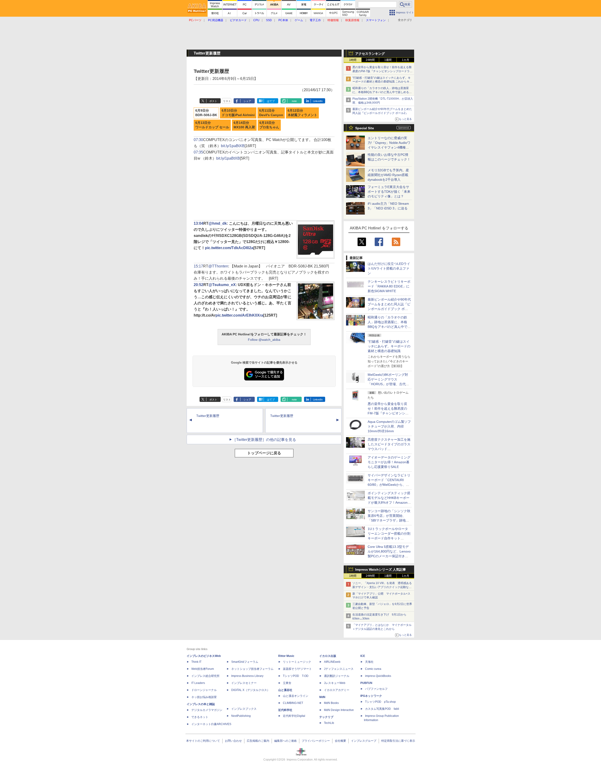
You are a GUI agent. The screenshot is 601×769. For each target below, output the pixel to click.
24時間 (370, 60)
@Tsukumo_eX (222, 285)
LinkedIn (318, 101)
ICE (362, 656)
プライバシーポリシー (316, 740)
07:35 (198, 152)
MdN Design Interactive (339, 710)
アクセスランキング (370, 53)
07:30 (198, 140)
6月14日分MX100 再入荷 (244, 125)
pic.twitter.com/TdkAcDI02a (229, 248)
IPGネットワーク (371, 696)
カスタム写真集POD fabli (382, 708)
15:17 (198, 266)
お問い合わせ (233, 740)
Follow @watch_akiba (264, 339)
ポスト (213, 101)
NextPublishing (241, 716)
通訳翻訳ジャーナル (336, 676)
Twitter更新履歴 (207, 416)
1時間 (352, 60)
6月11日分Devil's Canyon (271, 113)
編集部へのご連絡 (285, 740)
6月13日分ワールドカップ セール (212, 125)
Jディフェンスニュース (339, 669)
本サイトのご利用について (203, 740)
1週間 (388, 60)
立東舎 (287, 683)
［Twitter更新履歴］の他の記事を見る (264, 440)
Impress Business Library (247, 676)
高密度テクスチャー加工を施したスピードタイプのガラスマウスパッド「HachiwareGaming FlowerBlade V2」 (389, 449)
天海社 (369, 661)
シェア (247, 101)
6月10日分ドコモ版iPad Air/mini (238, 113)
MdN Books (331, 703)
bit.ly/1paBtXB (233, 146)
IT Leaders (198, 683)
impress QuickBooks (378, 676)
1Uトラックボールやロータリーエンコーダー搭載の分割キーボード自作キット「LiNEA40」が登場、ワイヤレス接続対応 (389, 538)
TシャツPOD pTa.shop (380, 701)
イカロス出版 (327, 656)
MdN (322, 697)
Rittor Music (286, 656)
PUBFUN (366, 683)
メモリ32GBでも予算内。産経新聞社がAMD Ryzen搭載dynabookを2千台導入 (388, 174)
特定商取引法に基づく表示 (398, 740)
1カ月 (405, 60)
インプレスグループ (363, 740)
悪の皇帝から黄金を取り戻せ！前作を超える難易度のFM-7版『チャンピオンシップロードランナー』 (382, 71)
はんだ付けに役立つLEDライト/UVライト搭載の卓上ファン (389, 268)
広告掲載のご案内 (258, 740)
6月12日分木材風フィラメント (302, 113)
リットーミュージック (297, 661)
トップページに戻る (264, 453)
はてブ (271, 101)
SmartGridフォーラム (244, 661)
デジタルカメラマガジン (206, 710)
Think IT (196, 661)
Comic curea (373, 669)
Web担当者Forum (202, 669)
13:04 (198, 223)
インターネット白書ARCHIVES (211, 724)
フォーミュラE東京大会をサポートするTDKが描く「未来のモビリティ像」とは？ (389, 191)
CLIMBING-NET (293, 703)
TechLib (329, 723)
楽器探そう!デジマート (297, 669)
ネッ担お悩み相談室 (204, 697)
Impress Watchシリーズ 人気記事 (380, 569)
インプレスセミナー (244, 683)
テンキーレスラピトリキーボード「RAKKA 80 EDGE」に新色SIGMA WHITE (389, 286)
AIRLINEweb (332, 661)
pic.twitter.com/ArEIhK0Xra (239, 315)
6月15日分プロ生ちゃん (269, 125)
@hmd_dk (217, 223)
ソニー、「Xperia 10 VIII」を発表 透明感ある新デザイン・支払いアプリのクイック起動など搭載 (382, 587)
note (294, 101)
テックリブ (326, 717)
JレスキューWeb (334, 683)
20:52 (198, 285)
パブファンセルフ (376, 689)
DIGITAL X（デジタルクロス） (250, 690)
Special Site (364, 128)
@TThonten (218, 266)
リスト (227, 101)
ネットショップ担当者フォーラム (252, 669)
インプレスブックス (244, 708)
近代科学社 (285, 710)
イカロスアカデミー (336, 690)
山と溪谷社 (285, 690)
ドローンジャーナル (204, 690)
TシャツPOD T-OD (295, 676)
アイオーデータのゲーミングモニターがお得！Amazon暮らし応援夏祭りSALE (389, 462)
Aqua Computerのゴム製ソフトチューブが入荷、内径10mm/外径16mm (389, 426)
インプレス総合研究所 (205, 676)
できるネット (199, 717)
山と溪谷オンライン (295, 696)
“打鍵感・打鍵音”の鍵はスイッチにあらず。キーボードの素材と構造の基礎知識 (389, 346)
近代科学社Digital (294, 716)
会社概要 (340, 740)
